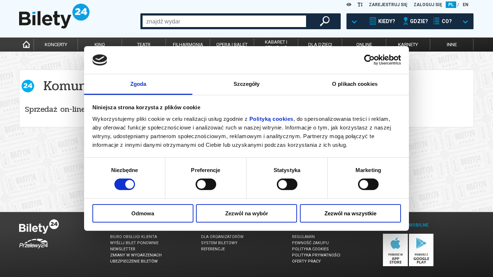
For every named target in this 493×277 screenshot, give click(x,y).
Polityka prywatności (316, 255)
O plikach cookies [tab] (355, 84)
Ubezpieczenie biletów (134, 261)
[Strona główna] (54, 27)
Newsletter (122, 249)
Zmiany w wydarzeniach (136, 255)
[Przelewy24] (33, 249)
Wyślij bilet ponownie (134, 243)
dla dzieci (320, 44)
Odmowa (142, 213)
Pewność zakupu (310, 243)
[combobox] (224, 21)
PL (451, 4)
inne (452, 44)
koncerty (56, 44)
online (364, 44)
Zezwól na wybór (246, 213)
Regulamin (303, 236)
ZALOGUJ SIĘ (428, 4)
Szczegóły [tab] (247, 84)
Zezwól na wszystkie (350, 213)
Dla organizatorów (222, 236)
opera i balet (232, 44)
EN (465, 4)
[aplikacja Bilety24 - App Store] (395, 265)
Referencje (213, 249)
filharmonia (188, 44)
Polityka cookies (310, 249)
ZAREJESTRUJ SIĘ (388, 4)
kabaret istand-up (276, 44)
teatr (143, 44)
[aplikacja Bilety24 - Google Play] (421, 265)
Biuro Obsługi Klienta (133, 236)
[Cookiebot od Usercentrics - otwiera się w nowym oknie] (369, 59)
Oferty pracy (306, 261)
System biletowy (219, 243)
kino (100, 44)
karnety (408, 44)
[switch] (206, 184)
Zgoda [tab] (138, 84)
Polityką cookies (271, 119)
